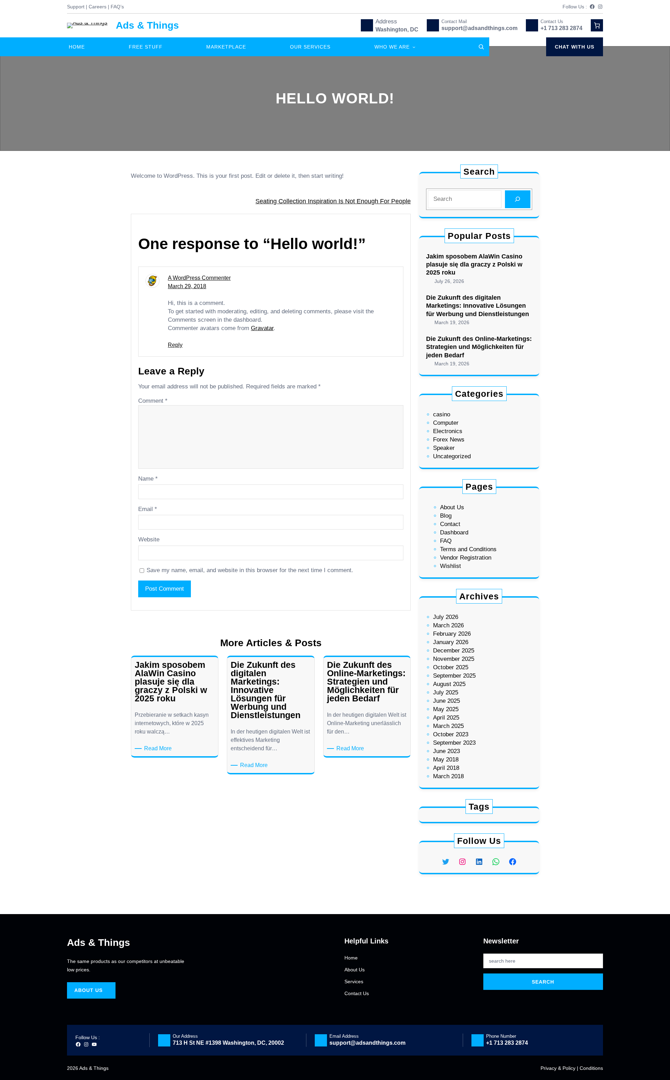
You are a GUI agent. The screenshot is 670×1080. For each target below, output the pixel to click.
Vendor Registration (465, 557)
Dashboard (454, 532)
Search (543, 982)
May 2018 (446, 759)
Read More (159, 747)
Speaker (444, 448)
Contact (450, 524)
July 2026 (445, 617)
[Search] (517, 199)
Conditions (591, 1068)
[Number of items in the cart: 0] (597, 25)
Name (148, 478)
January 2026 (450, 642)
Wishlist (450, 566)
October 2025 (450, 667)
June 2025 (446, 701)
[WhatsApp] (496, 862)
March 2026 (448, 625)
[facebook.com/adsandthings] (592, 6)
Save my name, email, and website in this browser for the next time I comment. (250, 570)
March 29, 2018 (187, 286)
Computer (446, 422)
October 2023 (450, 734)
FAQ (446, 541)
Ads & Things (147, 25)
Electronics (447, 431)
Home (351, 958)
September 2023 (454, 742)
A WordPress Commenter (199, 278)
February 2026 (452, 633)
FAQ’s (117, 6)
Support (75, 6)
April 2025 (446, 717)
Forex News (448, 439)
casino (441, 414)
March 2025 (448, 726)
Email (147, 509)
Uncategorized (452, 456)
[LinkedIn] (479, 862)
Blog (446, 515)
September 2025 (454, 675)
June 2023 (446, 751)
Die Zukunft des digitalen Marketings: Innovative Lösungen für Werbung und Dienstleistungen (477, 306)
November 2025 (453, 659)
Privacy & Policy (558, 1068)
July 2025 (445, 692)
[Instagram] (600, 6)
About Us (452, 507)
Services (353, 981)
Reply (175, 345)
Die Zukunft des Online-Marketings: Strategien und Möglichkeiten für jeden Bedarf (479, 347)
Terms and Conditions (468, 549)
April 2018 (446, 768)
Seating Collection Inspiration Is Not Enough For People (333, 201)
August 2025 (449, 684)
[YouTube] (94, 1044)
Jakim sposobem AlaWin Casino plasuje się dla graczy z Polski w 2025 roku (474, 264)
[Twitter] (445, 862)
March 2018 (448, 776)
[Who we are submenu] (413, 46)
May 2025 (446, 709)
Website (148, 539)
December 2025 (453, 650)
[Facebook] (512, 862)
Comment (153, 400)
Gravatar (262, 328)
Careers (97, 6)
